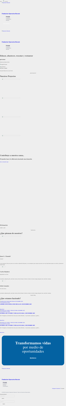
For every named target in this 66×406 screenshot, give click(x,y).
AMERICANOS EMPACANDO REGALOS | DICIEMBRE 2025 (16, 304)
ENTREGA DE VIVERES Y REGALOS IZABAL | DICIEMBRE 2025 (17, 313)
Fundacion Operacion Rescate (11, 14)
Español (6, 1)
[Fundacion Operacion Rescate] (23, 7)
